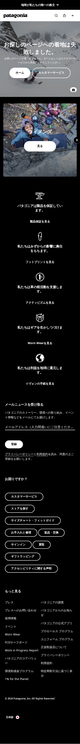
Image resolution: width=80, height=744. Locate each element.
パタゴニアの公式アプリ (56, 623)
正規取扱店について (54, 647)
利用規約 (42, 454)
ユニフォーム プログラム (57, 639)
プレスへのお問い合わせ (21, 610)
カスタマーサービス (24, 497)
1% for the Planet (17, 679)
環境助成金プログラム (19, 671)
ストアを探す (20, 509)
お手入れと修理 (21, 533)
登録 (14, 444)
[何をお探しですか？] (56, 15)
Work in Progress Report (21, 650)
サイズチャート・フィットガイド (33, 521)
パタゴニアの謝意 (52, 602)
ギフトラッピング (22, 557)
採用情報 (10, 618)
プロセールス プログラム (57, 631)
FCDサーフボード (16, 642)
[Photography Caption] (73, 89)
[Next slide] (77, 140)
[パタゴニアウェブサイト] (15, 15)
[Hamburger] (73, 15)
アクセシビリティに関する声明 (31, 568)
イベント (10, 626)
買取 (42, 544)
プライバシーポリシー (19, 454)
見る (40, 140)
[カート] (64, 15)
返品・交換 (51, 533)
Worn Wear (12, 634)
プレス (9, 602)
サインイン (18, 544)
